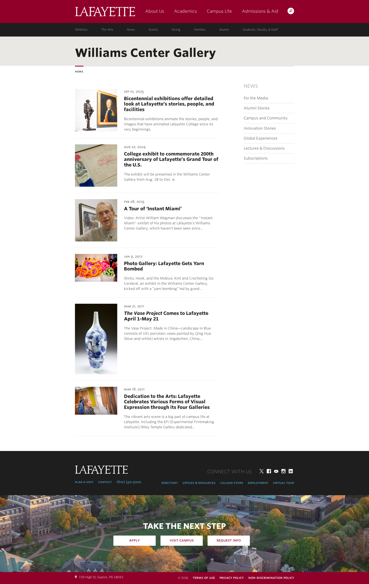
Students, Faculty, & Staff (260, 29)
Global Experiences (261, 138)
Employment (258, 483)
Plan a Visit (84, 482)
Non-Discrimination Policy (271, 578)
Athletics (81, 29)
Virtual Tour (283, 483)
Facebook (269, 471)
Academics (185, 11)
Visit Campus (182, 540)
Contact (105, 482)
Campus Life (219, 11)
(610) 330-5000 (128, 482)
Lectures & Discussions (264, 148)
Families (199, 29)
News (131, 29)
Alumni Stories (257, 108)
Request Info (229, 540)
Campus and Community (266, 118)
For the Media (256, 98)
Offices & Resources (199, 483)
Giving (176, 29)
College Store (231, 483)
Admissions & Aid (260, 11)
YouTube (276, 471)
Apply (134, 540)
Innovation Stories (260, 128)
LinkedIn (291, 471)
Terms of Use (204, 578)
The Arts (107, 29)
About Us (154, 11)
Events (153, 29)
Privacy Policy (231, 578)
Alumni (224, 29)
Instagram (283, 471)
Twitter (261, 471)
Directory (169, 483)
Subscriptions (256, 158)
